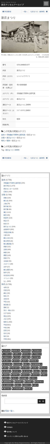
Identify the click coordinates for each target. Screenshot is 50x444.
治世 (36, 385)
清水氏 (15, 378)
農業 (5, 255)
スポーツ (7, 264)
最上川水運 (8, 364)
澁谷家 (35, 367)
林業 (5, 252)
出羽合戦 (18, 364)
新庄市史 (7, 186)
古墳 (5, 299)
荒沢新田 (19, 381)
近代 (5, 333)
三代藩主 (26, 357)
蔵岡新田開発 (8, 381)
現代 (5, 336)
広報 (5, 192)
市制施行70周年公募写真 (12, 183)
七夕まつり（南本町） (38, 12)
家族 (37, 371)
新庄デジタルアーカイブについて (17, 423)
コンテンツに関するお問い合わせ (17, 436)
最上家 (29, 388)
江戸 (5, 313)
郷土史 (6, 201)
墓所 (6, 367)
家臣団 (16, 350)
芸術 (5, 258)
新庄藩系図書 (37, 364)
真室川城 (39, 381)
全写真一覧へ (8, 411)
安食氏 (6, 378)
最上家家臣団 (8, 385)
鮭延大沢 (25, 374)
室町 (5, 307)
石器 (5, 290)
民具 (5, 224)
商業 (5, 247)
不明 (5, 339)
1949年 (17, 150)
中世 (5, 328)
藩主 (5, 212)
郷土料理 (7, 241)
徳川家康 (7, 371)
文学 (5, 267)
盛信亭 (25, 361)
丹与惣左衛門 (18, 388)
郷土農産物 (7, 244)
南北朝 (6, 305)
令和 (5, 287)
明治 (5, 316)
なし (5, 281)
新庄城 (6, 206)
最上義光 (7, 361)
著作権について (12, 432)
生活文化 (7, 275)
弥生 (5, 296)
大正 (5, 319)
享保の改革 (15, 367)
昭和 (5, 322)
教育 (5, 215)
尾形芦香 (15, 374)
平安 (5, 302)
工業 (5, 235)
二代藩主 (8, 354)
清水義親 (24, 378)
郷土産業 (7, 270)
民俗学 (6, 218)
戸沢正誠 (37, 350)
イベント (7, 278)
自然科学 (7, 229)
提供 (3, 180)
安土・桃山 (7, 310)
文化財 (6, 261)
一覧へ (25, 12)
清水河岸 (35, 374)
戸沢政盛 (37, 354)
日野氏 (34, 378)
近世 (5, 330)
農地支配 (34, 361)
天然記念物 (7, 232)
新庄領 (16, 361)
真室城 (6, 374)
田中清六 (17, 371)
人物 (5, 204)
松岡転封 (8, 357)
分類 (3, 195)
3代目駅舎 (7, 12)
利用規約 (10, 427)
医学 (5, 272)
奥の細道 (25, 367)
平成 (5, 325)
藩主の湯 (7, 388)
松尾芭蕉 (27, 350)
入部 (44, 371)
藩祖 (18, 385)
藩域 (44, 374)
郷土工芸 (7, 238)
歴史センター (8, 189)
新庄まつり (7, 226)
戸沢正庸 (36, 357)
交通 (5, 249)
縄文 (5, 293)
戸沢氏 (17, 357)
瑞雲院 (17, 354)
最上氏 (44, 367)
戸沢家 (7, 350)
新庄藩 (6, 209)
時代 (3, 284)
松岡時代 (27, 385)
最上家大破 (28, 371)
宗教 (5, 198)
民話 (5, 221)
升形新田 (29, 381)
